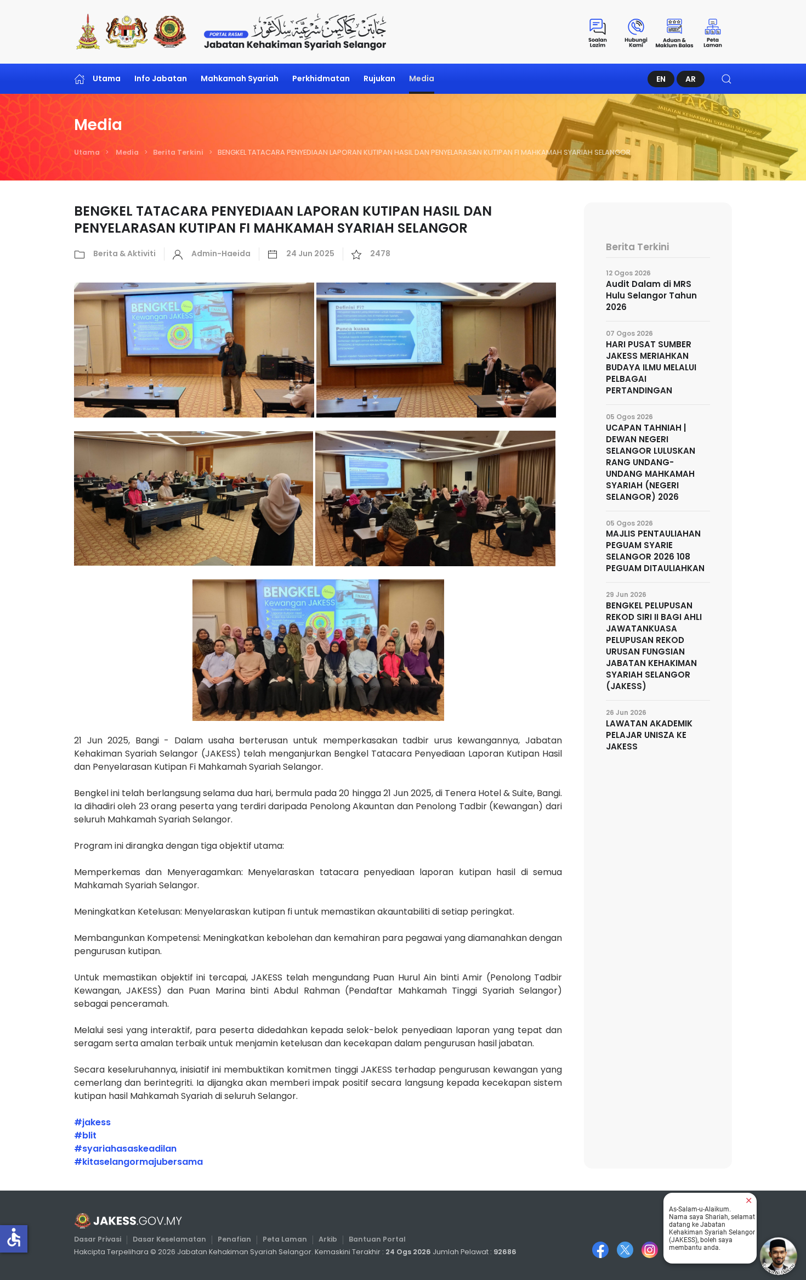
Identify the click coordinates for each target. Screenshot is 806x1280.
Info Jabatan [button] (160, 78)
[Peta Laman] (713, 32)
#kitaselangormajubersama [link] (138, 1161)
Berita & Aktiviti (124, 253)
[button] (726, 79)
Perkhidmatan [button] (321, 78)
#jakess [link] (92, 1122)
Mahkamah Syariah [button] (240, 78)
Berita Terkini (178, 152)
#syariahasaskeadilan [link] (125, 1148)
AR (690, 79)
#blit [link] (85, 1135)
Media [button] (421, 78)
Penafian (234, 1239)
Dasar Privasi (97, 1239)
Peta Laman (285, 1239)
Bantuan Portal (377, 1239)
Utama (107, 78)
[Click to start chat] (778, 1256)
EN (661, 79)
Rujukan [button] (379, 78)
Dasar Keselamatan (169, 1239)
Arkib (328, 1239)
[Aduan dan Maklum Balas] (674, 32)
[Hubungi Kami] (636, 32)
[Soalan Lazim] (597, 32)
